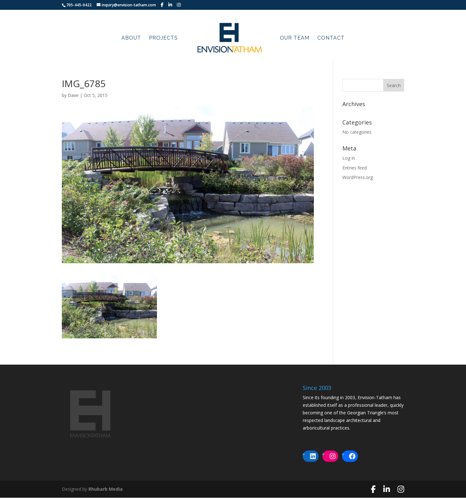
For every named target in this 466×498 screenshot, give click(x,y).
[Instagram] (179, 5)
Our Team (294, 38)
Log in (348, 158)
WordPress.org (357, 177)
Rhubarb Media (105, 489)
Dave (73, 95)
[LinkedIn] (170, 5)
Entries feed (354, 168)
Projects (163, 38)
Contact (331, 38)
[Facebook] (162, 5)
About (131, 38)
